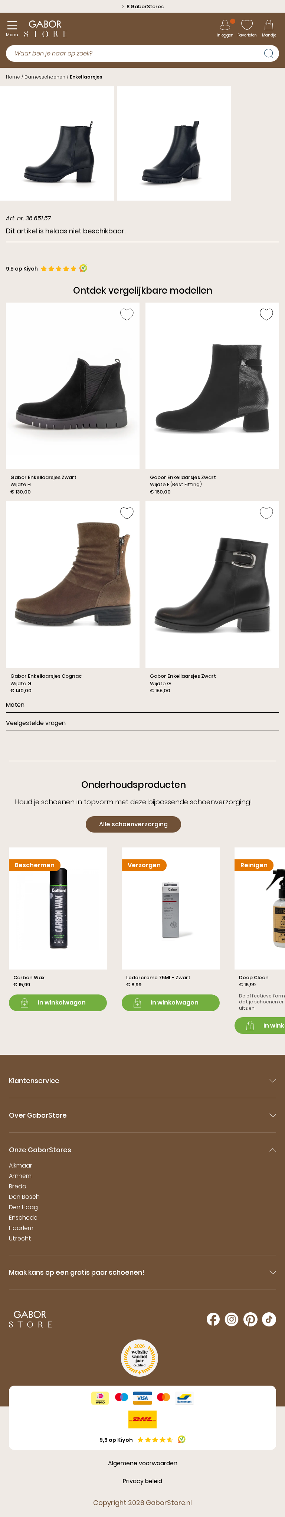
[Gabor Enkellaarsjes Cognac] (73, 597)
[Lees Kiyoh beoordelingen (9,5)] (182, 1439)
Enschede (23, 1217)
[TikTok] (269, 1319)
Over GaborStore (38, 1115)
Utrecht (20, 1238)
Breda (17, 1186)
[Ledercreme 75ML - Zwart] (171, 929)
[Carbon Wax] (58, 929)
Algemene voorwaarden (142, 1463)
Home (13, 77)
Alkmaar (20, 1165)
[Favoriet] (127, 314)
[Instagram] (231, 1319)
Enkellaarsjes (86, 77)
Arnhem (20, 1176)
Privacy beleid (142, 1481)
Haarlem (21, 1228)
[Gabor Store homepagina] (45, 28)
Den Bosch (24, 1196)
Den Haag (23, 1207)
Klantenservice (34, 1080)
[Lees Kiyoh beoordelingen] (83, 268)
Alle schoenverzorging (133, 824)
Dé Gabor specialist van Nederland (145, 6)
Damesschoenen (44, 77)
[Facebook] (213, 1319)
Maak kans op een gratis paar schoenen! (76, 1272)
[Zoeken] (271, 52)
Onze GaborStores (40, 1149)
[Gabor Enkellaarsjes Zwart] (73, 399)
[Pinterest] (250, 1319)
